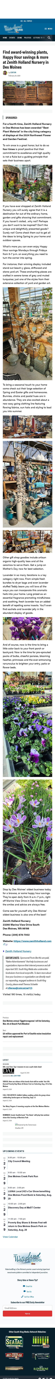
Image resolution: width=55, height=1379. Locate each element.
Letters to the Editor (42, 37)
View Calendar (10, 1236)
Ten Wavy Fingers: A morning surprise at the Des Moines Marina (26, 1106)
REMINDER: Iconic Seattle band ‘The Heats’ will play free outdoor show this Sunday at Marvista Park (26, 1116)
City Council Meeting (19, 1161)
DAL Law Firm (16, 1075)
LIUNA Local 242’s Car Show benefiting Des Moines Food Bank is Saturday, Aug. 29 (30, 1195)
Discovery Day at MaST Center (24, 1207)
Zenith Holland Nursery (18, 951)
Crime (19, 37)
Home (5, 37)
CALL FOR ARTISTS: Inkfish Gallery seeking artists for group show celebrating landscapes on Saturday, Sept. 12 (26, 1096)
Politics (27, 37)
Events (12, 37)
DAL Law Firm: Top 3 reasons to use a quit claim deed (22, 1066)
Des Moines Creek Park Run (23, 1176)
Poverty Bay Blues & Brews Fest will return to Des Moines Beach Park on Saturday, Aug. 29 (27, 1226)
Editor (13, 72)
